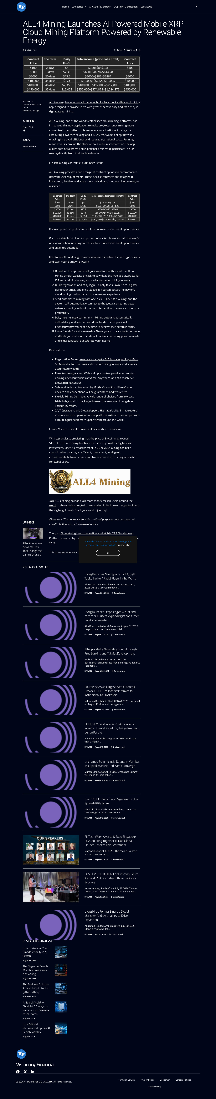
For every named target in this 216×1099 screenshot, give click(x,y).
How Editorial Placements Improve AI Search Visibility (36, 1028)
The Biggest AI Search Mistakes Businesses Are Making (35, 970)
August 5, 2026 (29, 1018)
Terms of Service (127, 1080)
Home (65, 6)
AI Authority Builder (100, 6)
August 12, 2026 (29, 978)
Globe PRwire (29, 127)
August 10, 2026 (29, 997)
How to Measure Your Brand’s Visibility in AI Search (35, 952)
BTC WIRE (88, 593)
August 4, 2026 (29, 1036)
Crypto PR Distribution (126, 6)
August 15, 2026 (29, 960)
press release (63, 552)
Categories (77, 6)
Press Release (29, 146)
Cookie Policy (155, 1086)
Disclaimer (165, 1080)
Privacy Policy (123, 544)
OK (108, 553)
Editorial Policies (183, 1080)
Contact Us (146, 6)
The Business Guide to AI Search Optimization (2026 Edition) (36, 988)
